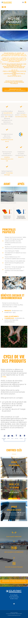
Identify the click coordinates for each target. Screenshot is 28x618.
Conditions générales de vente (14, 615)
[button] (23, 2)
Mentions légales (14, 612)
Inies (4, 377)
